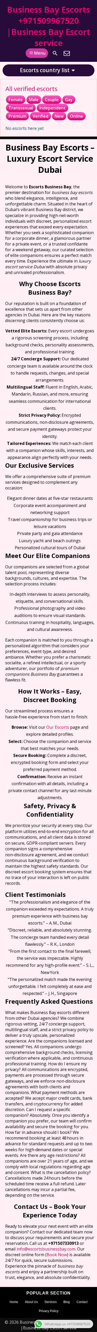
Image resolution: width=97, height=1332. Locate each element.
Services (50, 1302)
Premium (17, 116)
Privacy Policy (48, 1311)
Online (76, 116)
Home (14, 1302)
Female (16, 99)
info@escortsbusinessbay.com (46, 1249)
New (59, 116)
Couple (52, 99)
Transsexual (21, 108)
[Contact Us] (66, 53)
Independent (52, 108)
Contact (82, 1302)
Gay (69, 99)
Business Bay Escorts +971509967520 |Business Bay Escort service (48, 26)
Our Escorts (57, 727)
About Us (31, 1302)
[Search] (55, 53)
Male (34, 99)
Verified (40, 116)
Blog (66, 1302)
